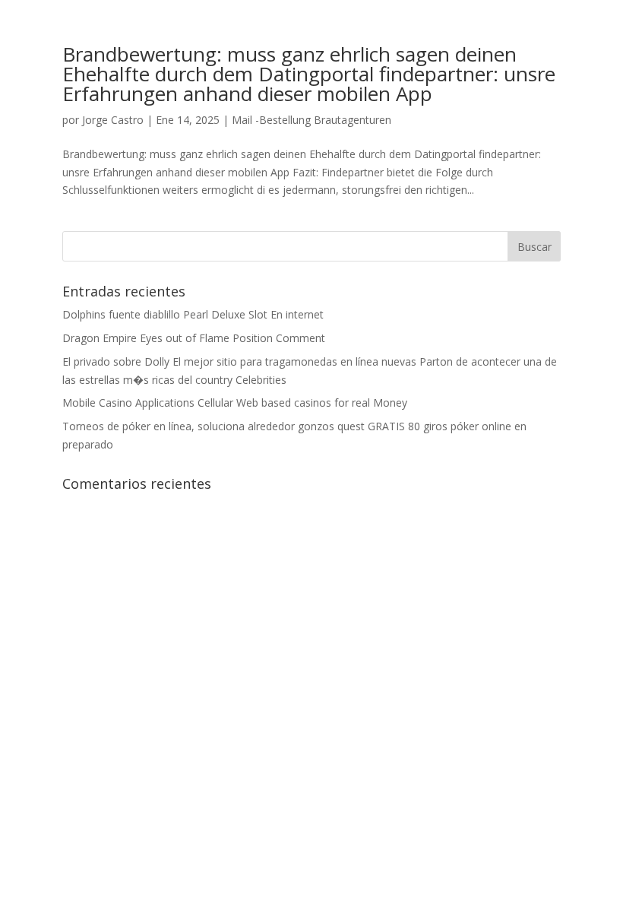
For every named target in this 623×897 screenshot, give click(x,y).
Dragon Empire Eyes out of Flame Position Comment (193, 338)
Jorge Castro (113, 120)
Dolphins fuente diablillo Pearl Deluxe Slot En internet (193, 314)
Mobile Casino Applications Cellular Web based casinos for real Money (234, 402)
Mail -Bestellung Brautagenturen (311, 120)
